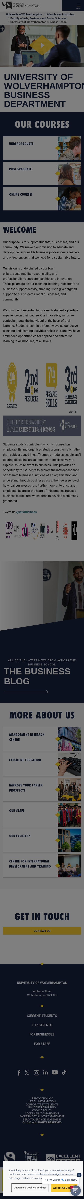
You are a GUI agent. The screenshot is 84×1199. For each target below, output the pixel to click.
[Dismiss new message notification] (79, 1175)
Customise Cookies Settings (30, 1187)
